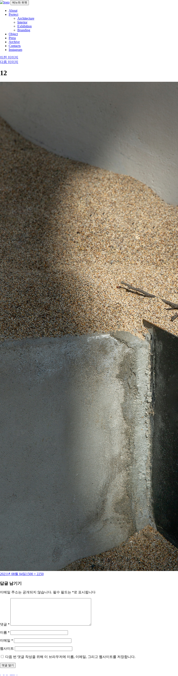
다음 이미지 (9, 62)
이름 (5, 632)
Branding (23, 30)
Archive (14, 42)
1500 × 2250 (35, 574)
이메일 (6, 640)
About (13, 10)
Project (13, 14)
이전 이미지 (9, 57)
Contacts (15, 46)
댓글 (5, 624)
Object (13, 34)
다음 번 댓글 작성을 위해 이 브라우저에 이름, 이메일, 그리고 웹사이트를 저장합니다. (70, 657)
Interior (22, 22)
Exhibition (24, 26)
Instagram (15, 50)
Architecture (25, 18)
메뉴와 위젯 (19, 2)
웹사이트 (7, 648)
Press (12, 38)
